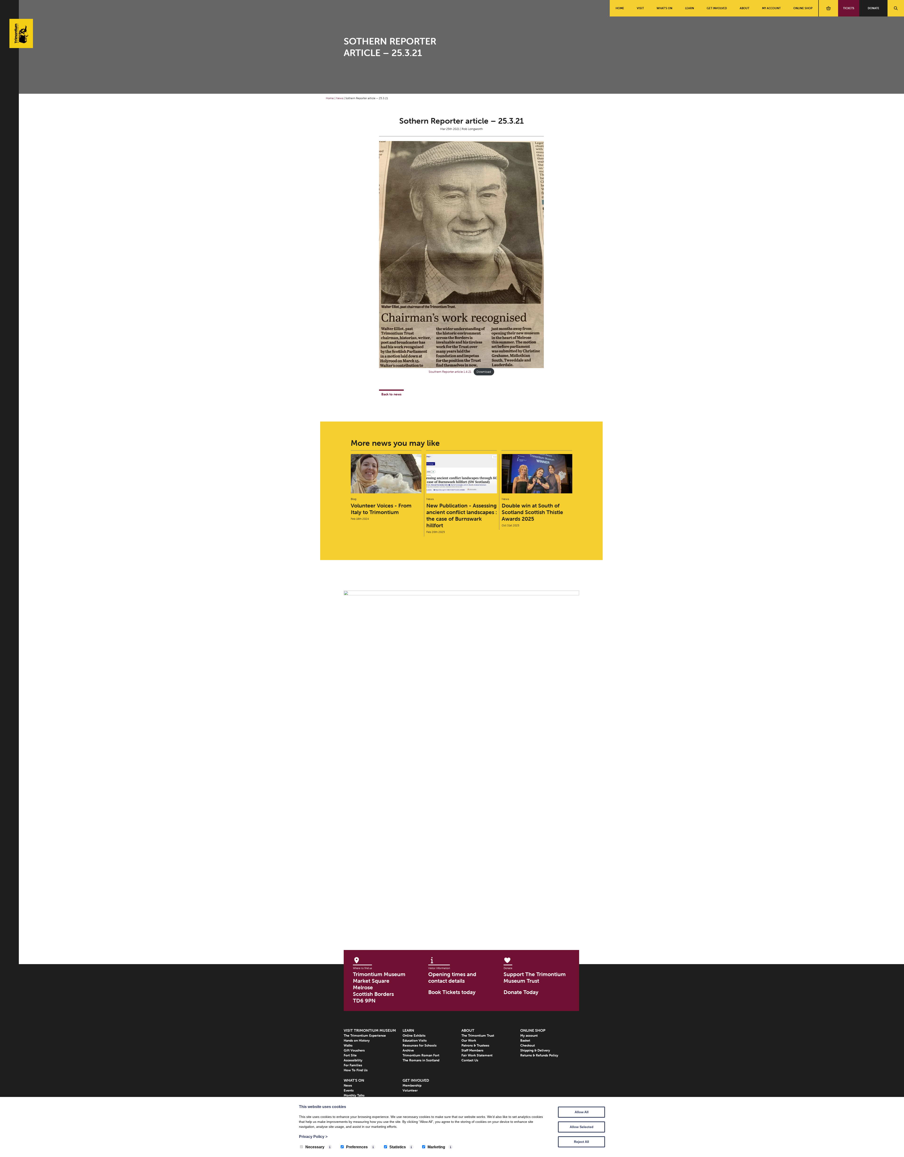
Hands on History (357, 1040)
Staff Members (472, 1050)
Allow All (582, 1112)
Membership (412, 1085)
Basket (525, 1040)
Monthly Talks (354, 1095)
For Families (353, 1065)
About (744, 8)
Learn (689, 8)
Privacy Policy (313, 1137)
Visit (640, 8)
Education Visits (415, 1040)
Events (349, 1090)
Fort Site (350, 1055)
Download (483, 372)
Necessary (314, 1147)
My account (771, 8)
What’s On (664, 8)
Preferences (357, 1147)
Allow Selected (581, 1127)
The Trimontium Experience (365, 1035)
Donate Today (521, 992)
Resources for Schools (419, 1045)
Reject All (581, 1142)
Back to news (391, 394)
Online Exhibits (414, 1035)
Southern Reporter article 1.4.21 (450, 372)
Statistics (397, 1147)
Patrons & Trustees (475, 1045)
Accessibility (353, 1060)
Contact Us (469, 1060)
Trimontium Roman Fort (421, 1055)
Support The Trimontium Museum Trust (535, 977)
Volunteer (410, 1090)
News (339, 98)
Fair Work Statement (476, 1055)
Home (620, 8)
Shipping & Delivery (535, 1050)
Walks (348, 1045)
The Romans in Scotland (421, 1060)
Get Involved (717, 8)
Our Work (468, 1040)
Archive (408, 1050)
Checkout (527, 1045)
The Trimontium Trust (477, 1035)
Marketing (436, 1147)
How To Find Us (355, 1070)
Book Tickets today (452, 992)
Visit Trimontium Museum (370, 1030)
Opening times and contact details (452, 977)
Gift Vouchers (354, 1050)
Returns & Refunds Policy (539, 1055)
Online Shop (802, 8)
